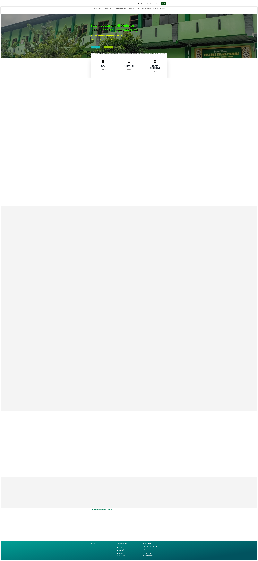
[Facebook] (139, 4)
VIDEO (146, 11)
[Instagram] (145, 4)
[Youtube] (148, 4)
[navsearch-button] (156, 3)
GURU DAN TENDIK (109, 8)
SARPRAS (155, 8)
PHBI (138, 8)
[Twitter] (142, 4)
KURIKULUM (131, 8)
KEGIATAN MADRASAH (121, 8)
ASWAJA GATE (139, 11)
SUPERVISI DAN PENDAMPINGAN (117, 11)
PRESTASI (162, 8)
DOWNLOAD (130, 11)
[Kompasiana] (156, 547)
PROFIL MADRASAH (98, 8)
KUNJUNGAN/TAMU (146, 8)
